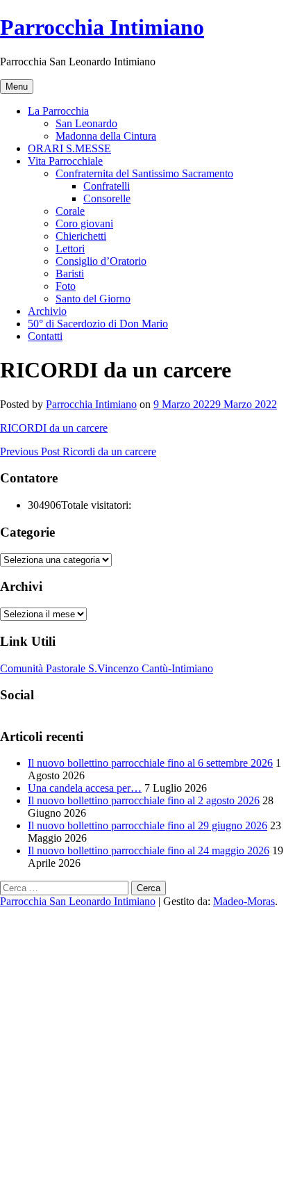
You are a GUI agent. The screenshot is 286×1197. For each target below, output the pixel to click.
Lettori (70, 248)
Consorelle (107, 198)
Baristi (70, 273)
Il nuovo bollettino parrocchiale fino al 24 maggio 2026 (148, 850)
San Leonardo (86, 123)
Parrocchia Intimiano (102, 27)
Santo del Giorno (93, 298)
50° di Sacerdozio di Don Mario (98, 323)
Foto (66, 286)
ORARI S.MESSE (69, 148)
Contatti (45, 336)
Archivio (47, 311)
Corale (70, 211)
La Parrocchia (58, 111)
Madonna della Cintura (106, 136)
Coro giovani (84, 223)
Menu (17, 86)
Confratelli (106, 186)
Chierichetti (81, 236)
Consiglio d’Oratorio (101, 261)
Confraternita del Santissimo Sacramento (144, 173)
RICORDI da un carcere (54, 428)
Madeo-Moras (244, 901)
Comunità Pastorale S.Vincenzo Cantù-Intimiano (106, 668)
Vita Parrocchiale (65, 161)
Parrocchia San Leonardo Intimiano (77, 901)
